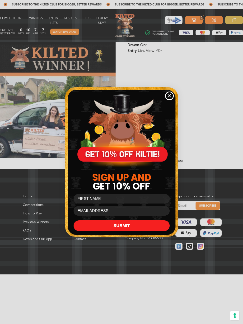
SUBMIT (121, 225)
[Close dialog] (169, 96)
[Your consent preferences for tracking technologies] (234, 315)
